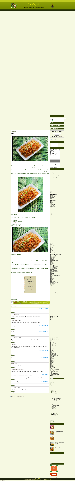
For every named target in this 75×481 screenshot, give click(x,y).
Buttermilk (51, 202)
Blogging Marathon (25, 302)
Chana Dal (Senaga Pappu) (53, 173)
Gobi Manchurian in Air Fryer (56, 399)
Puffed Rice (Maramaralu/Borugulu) (55, 275)
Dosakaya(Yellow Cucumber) (54, 343)
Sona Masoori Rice (52, 284)
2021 (52, 421)
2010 (52, 381)
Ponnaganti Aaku (52, 360)
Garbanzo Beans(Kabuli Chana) (54, 175)
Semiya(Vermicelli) (52, 281)
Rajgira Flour (52, 250)
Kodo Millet (52, 269)
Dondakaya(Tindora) (53, 342)
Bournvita (51, 195)
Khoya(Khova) (52, 208)
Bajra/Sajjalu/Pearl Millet (53, 255)
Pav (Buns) (51, 190)
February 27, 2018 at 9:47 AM (43, 314)
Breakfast (30, 302)
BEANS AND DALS (53, 171)
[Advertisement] (29, 122)
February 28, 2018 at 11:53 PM (43, 350)
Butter (51, 201)
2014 (52, 385)
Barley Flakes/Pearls (53, 256)
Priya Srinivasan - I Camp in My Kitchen (20, 375)
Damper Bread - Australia (55, 405)
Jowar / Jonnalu (52, 265)
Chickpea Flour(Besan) (53, 245)
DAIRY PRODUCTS (53, 200)
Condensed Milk (52, 204)
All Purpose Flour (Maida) (53, 240)
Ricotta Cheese (52, 212)
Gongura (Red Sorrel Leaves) (54, 348)
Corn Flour (51, 246)
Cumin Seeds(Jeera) (53, 292)
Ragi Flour (51, 249)
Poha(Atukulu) (52, 273)
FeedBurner (60, 136)
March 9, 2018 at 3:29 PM (44, 381)
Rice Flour (51, 251)
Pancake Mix (52, 248)
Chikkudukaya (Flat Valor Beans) (54, 337)
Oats (51, 277)
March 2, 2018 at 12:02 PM (44, 363)
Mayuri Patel (14, 382)
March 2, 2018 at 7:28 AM (44, 357)
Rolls (51, 192)
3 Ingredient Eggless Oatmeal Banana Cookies (58, 393)
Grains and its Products (41, 302)
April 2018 (53, 408)
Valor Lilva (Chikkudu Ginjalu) (54, 374)
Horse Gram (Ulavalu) (53, 176)
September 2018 (54, 414)
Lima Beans (51, 179)
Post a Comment (13, 392)
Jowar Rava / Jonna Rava (53, 268)
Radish (51, 363)
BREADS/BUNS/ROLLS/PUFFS (55, 188)
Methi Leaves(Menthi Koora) (54, 355)
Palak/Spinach (52, 358)
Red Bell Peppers (52, 367)
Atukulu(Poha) (20, 302)
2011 (52, 382)
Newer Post (12, 394)
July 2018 (53, 412)
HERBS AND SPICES (53, 288)
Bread (51, 189)
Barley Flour (52, 242)
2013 (52, 384)
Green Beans (47, 302)
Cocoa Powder (52, 197)
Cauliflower (51, 334)
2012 (52, 383)
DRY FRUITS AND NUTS (54, 216)
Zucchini (51, 375)
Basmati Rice (52, 258)
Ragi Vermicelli (52, 278)
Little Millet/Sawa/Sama (53, 270)
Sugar (51, 319)
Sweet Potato (52, 370)
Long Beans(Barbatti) (53, 354)
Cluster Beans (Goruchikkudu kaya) (55, 339)
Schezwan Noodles (57, 447)
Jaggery (51, 318)
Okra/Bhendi (52, 356)
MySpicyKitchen (15, 320)
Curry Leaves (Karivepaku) (54, 293)
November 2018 (54, 416)
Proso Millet (52, 274)
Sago (51, 280)
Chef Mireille (14, 387)
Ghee (51, 207)
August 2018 (54, 413)
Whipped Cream (52, 213)
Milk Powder (52, 210)
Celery (51, 335)
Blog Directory (2, 480)
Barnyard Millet (52, 257)
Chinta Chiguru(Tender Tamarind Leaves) (55, 338)
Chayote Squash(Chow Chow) (54, 336)
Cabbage (33, 302)
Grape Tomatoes (52, 349)
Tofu (51, 314)
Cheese (51, 203)
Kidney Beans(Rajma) (53, 178)
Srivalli (13, 308)
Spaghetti (51, 285)
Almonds (51, 217)
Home (30, 394)
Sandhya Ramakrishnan (16, 369)
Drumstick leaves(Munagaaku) (54, 345)
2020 (52, 420)
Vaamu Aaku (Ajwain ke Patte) (54, 373)
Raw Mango (52, 365)
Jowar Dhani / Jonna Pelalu (54, 266)
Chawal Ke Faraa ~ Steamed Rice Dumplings (59, 443)
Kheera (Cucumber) (53, 353)
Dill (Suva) (51, 294)
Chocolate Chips (52, 196)
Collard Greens (52, 340)
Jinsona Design (37, 479)
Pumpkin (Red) (52, 362)
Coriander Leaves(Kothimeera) (54, 290)
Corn (51, 341)
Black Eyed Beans (52, 172)
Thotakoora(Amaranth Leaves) (54, 371)
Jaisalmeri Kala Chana (55, 400)
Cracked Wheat (52, 263)
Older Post (47, 394)
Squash (51, 368)
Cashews (51, 218)
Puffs (51, 191)
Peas (51, 359)
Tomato (51, 372)
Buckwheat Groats (52, 259)
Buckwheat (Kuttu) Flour (53, 244)
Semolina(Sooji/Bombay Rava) (54, 282)
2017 (52, 389)
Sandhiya (13, 332)
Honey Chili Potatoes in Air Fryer (56, 397)
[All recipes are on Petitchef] (53, 476)
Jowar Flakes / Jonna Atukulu (54, 267)
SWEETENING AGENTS (54, 316)
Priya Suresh (14, 314)
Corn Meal (51, 261)
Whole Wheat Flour (53, 252)
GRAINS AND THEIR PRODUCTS (55, 254)
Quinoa (51, 276)
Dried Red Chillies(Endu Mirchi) (54, 295)
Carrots (36, 302)
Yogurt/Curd (52, 214)
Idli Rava (51, 264)
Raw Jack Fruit (52, 364)
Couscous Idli (57, 436)
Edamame (51, 346)
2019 (52, 419)
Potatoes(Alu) (52, 361)
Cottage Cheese (52, 205)
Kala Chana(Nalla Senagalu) (54, 177)
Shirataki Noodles (52, 283)
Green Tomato (52, 351)
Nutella (51, 198)
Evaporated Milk (52, 206)
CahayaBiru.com (48, 479)
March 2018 (53, 407)
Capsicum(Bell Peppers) (53, 332)
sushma (13, 363)
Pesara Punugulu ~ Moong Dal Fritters (59, 432)
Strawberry (51, 236)
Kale (51, 352)
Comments (54, 145)
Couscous (51, 262)
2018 (52, 390)
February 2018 (54, 392)
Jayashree (13, 351)
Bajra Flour (51, 241)
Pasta (51, 272)
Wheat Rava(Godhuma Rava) (54, 286)
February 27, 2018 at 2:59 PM (43, 331)
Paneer (51, 211)
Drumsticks (51, 344)
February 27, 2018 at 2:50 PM (43, 325)
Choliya (51, 174)
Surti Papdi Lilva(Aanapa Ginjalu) (54, 369)
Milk (51, 209)
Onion (51, 357)
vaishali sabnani (14, 337)
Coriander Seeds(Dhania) (53, 291)
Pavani (12, 344)
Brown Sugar (52, 317)
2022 (52, 422)
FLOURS (51, 239)
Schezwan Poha (15, 131)
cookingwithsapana (15, 326)
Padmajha (13, 358)
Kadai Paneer (54, 401)
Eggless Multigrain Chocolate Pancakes (57, 404)
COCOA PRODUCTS (53, 194)
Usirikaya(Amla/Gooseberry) (54, 237)
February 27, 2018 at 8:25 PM (43, 337)
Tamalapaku (38, 4)
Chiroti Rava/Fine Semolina (54, 260)
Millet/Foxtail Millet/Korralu (54, 271)
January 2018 (54, 391)
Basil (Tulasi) (52, 289)
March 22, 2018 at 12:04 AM (44, 387)
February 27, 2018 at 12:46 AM (43, 308)
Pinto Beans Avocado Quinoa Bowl (56, 398)
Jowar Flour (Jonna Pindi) (53, 247)
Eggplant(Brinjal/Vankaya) (53, 347)
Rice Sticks (51, 279)
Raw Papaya (52, 366)
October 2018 (54, 415)
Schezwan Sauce (14, 222)
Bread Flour (52, 243)
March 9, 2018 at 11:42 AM (44, 374)
